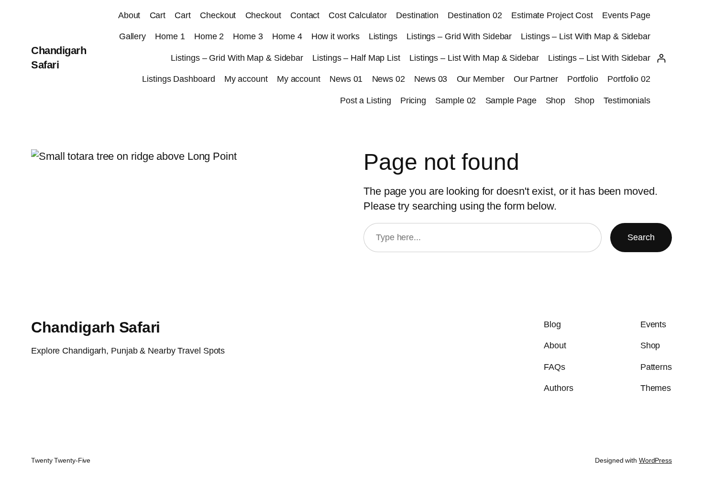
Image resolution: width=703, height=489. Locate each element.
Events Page (626, 15)
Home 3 (248, 36)
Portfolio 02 (628, 79)
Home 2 (209, 36)
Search (641, 237)
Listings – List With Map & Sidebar (585, 36)
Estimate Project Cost (552, 15)
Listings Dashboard (178, 79)
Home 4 (287, 36)
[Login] (661, 58)
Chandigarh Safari (95, 327)
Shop (556, 100)
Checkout (218, 15)
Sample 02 (455, 100)
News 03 (430, 79)
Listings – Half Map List (356, 58)
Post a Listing (365, 100)
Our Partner (536, 79)
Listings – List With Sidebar (599, 58)
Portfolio (582, 79)
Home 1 (170, 36)
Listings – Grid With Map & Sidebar (237, 58)
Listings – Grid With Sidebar (459, 36)
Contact (304, 15)
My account (246, 79)
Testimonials (627, 100)
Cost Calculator (358, 15)
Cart (158, 15)
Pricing (413, 100)
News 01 (346, 79)
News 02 (388, 79)
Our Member (481, 79)
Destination (417, 15)
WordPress (655, 460)
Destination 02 (475, 15)
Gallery (132, 36)
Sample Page (511, 100)
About (129, 15)
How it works (335, 36)
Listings (383, 36)
